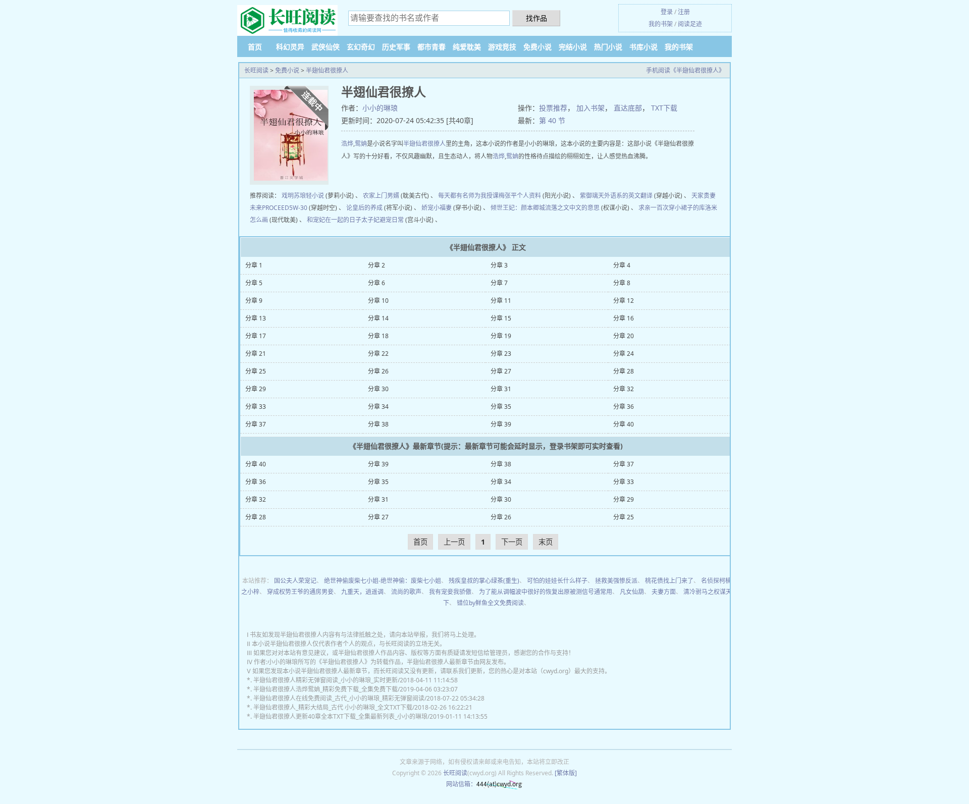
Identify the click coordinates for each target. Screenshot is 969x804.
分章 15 (501, 318)
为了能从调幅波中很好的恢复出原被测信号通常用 (545, 591)
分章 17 (255, 336)
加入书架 (590, 108)
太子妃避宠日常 (382, 220)
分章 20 (623, 336)
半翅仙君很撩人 (327, 70)
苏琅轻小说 (309, 195)
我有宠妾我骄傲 (450, 591)
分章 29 (255, 389)
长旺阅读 (256, 70)
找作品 (536, 18)
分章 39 (501, 424)
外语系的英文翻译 (628, 195)
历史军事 (396, 46)
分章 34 (378, 406)
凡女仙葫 (632, 591)
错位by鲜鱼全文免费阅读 (490, 603)
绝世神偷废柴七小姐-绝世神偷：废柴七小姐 (382, 580)
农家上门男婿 (381, 195)
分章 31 (501, 389)
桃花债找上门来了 (669, 580)
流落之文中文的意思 (572, 207)
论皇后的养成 (364, 207)
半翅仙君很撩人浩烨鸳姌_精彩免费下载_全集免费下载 (325, 689)
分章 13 (255, 318)
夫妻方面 (664, 591)
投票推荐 (553, 108)
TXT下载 (664, 108)
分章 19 (501, 336)
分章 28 (623, 371)
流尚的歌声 (406, 591)
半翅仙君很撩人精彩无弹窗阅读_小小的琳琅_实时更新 (325, 680)
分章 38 (378, 424)
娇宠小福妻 (436, 207)
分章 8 (621, 283)
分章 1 (253, 265)
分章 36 (623, 406)
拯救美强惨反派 (616, 580)
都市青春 (431, 46)
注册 (684, 12)
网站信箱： (461, 784)
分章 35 (501, 406)
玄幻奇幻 (361, 46)
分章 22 (378, 353)
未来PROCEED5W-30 (278, 207)
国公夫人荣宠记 (295, 580)
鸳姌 (361, 143)
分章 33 (255, 406)
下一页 (511, 542)
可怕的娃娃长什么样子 (557, 580)
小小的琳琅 (380, 108)
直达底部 (628, 108)
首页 (255, 46)
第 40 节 (552, 120)
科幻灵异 (290, 46)
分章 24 (623, 353)
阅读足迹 (690, 24)
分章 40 (623, 424)
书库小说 (643, 46)
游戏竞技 (502, 46)
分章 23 (501, 353)
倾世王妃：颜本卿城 (518, 207)
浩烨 (347, 143)
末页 (546, 542)
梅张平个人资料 (520, 195)
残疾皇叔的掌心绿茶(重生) (484, 580)
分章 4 (621, 265)
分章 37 (255, 424)
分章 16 (623, 318)
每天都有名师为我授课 (468, 195)
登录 (667, 12)
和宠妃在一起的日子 (334, 220)
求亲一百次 (653, 207)
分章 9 (253, 300)
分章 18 (378, 336)
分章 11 (501, 300)
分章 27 (501, 371)
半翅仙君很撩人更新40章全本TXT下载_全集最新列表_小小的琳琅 (340, 716)
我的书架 (661, 24)
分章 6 (376, 283)
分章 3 (499, 265)
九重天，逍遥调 (362, 591)
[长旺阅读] (287, 21)
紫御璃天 (592, 195)
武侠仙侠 (325, 46)
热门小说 (608, 46)
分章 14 (378, 318)
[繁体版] (566, 773)
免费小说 (537, 46)
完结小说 (573, 46)
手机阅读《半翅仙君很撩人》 (685, 70)
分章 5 (253, 283)
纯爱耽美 (467, 46)
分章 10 (378, 300)
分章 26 (378, 371)
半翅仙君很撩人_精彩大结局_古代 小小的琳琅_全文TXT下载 (332, 707)
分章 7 (499, 283)
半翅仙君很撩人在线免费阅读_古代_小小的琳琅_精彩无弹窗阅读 (338, 698)
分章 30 (378, 389)
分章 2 (376, 265)
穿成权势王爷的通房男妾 (300, 591)
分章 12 (623, 300)
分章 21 (255, 353)
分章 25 (255, 371)
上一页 (454, 542)
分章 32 (623, 389)
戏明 (288, 195)
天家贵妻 (703, 195)
